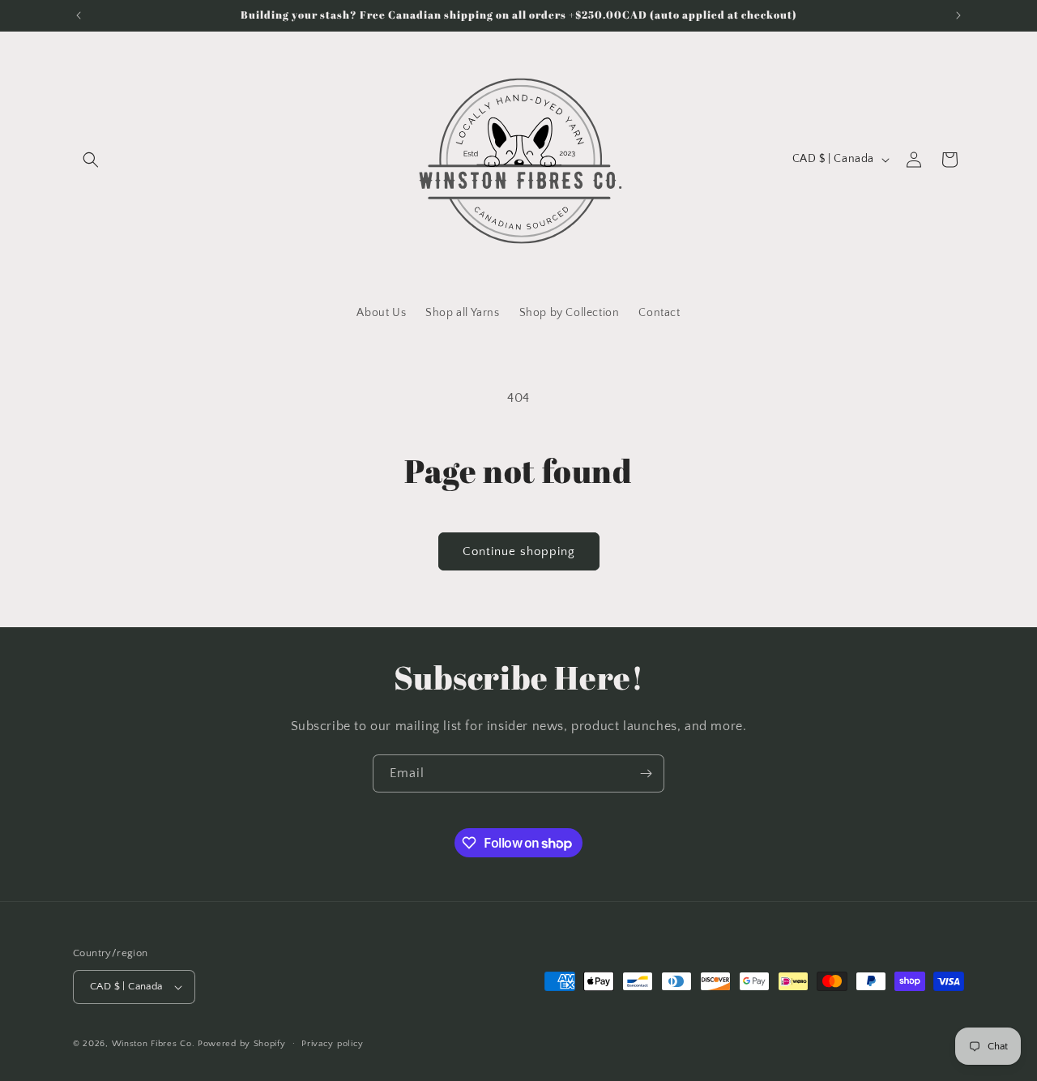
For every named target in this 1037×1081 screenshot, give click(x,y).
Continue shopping (519, 551)
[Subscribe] (646, 773)
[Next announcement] (958, 15)
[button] (91, 159)
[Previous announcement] (78, 15)
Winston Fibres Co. (153, 1044)
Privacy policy (332, 1044)
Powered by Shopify (242, 1044)
